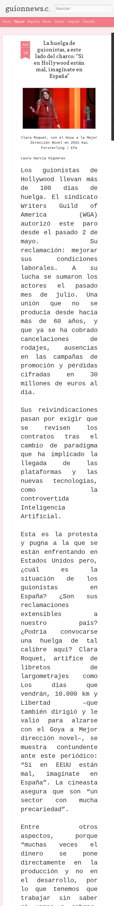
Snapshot (74, 22)
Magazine (34, 22)
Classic (7, 22)
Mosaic (47, 22)
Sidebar (59, 22)
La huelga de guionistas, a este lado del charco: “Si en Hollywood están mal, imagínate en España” (59, 59)
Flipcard (19, 22)
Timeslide (89, 22)
